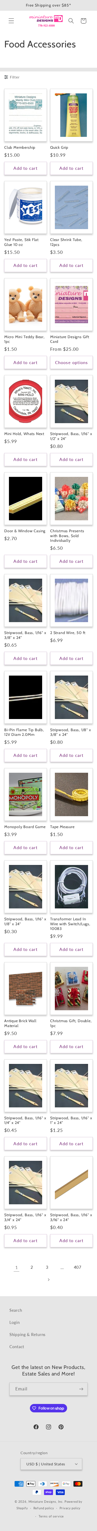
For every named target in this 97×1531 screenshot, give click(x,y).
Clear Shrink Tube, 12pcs (66, 242)
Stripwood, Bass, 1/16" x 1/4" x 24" (25, 1120)
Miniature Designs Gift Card (69, 339)
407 (77, 1267)
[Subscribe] (81, 1389)
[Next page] (48, 1279)
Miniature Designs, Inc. (46, 1501)
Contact (16, 1346)
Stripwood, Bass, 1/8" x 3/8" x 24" (70, 732)
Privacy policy (70, 1508)
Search (15, 1310)
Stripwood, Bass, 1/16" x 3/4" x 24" (25, 1217)
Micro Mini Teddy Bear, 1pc (24, 339)
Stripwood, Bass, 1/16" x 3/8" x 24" (25, 635)
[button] (11, 21)
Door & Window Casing (24, 530)
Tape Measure (62, 826)
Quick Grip (59, 147)
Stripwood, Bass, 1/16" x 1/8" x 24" (25, 921)
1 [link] (16, 1267)
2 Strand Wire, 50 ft (67, 632)
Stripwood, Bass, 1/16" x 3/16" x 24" (71, 1217)
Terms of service (51, 1516)
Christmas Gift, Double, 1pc (71, 1023)
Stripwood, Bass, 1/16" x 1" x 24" (71, 1120)
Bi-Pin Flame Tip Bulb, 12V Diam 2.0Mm (24, 732)
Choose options (71, 362)
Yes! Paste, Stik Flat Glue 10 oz (21, 242)
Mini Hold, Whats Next (24, 433)
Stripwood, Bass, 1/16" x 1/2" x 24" (71, 436)
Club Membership (19, 147)
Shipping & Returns (27, 1334)
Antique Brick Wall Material (20, 1023)
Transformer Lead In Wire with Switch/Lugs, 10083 (70, 924)
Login (14, 1322)
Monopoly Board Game (24, 826)
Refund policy (43, 1508)
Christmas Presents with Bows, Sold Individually (67, 535)
